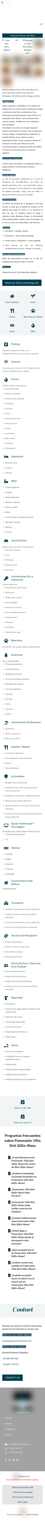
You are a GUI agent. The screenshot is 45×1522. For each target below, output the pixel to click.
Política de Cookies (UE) (22, 1487)
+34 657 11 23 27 (10, 1364)
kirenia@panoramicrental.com (17, 1341)
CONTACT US (12, 1377)
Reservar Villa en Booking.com (22, 283)
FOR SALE (8, 1418)
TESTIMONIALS (10, 1429)
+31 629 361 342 (10, 1358)
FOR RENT (8, 1423)
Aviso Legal (22, 1502)
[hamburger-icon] (41, 24)
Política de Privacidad (23, 1492)
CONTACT (8, 1435)
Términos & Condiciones (22, 1497)
